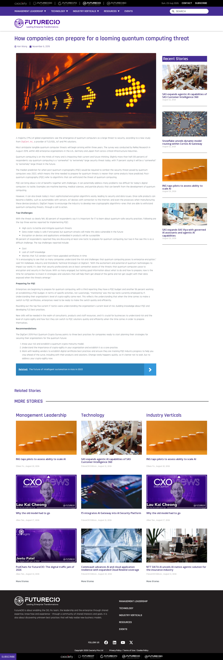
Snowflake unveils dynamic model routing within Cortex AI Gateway (182, 142)
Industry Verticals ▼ (86, 11)
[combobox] (189, 11)
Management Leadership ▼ (30, 11)
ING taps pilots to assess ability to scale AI (182, 187)
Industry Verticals (163, 415)
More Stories (22, 581)
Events (129, 11)
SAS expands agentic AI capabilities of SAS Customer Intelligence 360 (184, 95)
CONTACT (187, 3)
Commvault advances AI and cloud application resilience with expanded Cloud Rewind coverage (110, 568)
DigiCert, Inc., (27, 141)
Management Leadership (41, 415)
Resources (125, 622)
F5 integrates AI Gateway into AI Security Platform (111, 513)
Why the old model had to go (33, 513)
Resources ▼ (112, 11)
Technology (92, 415)
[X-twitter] (131, 642)
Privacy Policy (115, 650)
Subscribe (8, 656)
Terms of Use (129, 650)
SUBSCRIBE (201, 3)
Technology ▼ (59, 11)
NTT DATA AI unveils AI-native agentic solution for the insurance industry (176, 568)
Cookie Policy (142, 650)
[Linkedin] (114, 642)
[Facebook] (106, 642)
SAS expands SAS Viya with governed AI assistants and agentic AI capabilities (184, 232)
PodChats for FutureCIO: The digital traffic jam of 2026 (45, 568)
